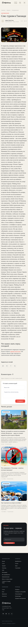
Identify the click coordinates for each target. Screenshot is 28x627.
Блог (3, 591)
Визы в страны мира (7, 579)
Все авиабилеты (6, 574)
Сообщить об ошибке (20, 591)
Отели (16, 563)
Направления (15, 10)
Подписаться (9, 543)
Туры (16, 565)
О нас (3, 589)
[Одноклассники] (10, 366)
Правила (17, 589)
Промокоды (18, 596)
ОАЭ (3, 570)
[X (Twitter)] (15, 366)
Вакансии (4, 594)
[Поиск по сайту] (20, 2)
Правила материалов (20, 598)
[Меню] (24, 2)
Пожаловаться (18, 594)
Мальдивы (4, 572)
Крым (3, 561)
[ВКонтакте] (6, 366)
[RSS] (12, 613)
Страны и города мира (6, 582)
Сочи (3, 563)
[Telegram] (2, 366)
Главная (3, 10)
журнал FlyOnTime (15, 351)
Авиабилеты (18, 561)
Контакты (4, 596)
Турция (4, 565)
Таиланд (4, 568)
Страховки (17, 568)
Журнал (8, 10)
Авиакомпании (5, 577)
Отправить (20, 401)
